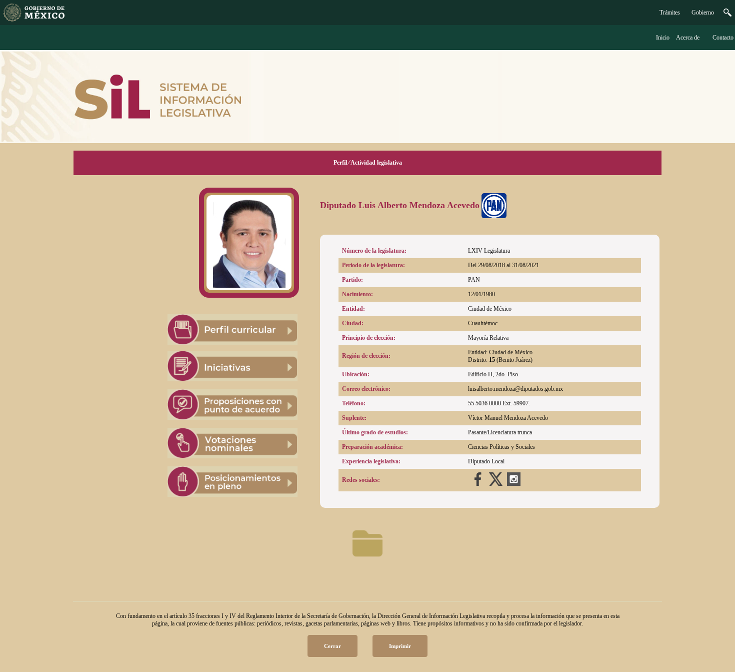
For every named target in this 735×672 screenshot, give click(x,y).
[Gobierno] (728, 14)
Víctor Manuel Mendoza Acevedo (508, 417)
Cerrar (332, 646)
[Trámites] (34, 19)
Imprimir (400, 646)
